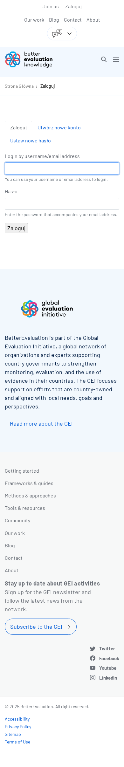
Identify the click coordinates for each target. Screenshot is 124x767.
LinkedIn (108, 678)
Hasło (11, 191)
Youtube (107, 668)
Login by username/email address (42, 156)
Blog (54, 20)
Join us (51, 6)
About (93, 20)
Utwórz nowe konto (59, 127)
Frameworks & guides (29, 483)
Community (17, 520)
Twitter (107, 648)
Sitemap (13, 734)
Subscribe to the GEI (36, 626)
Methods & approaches (30, 495)
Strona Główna (19, 86)
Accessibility (17, 719)
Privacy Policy (18, 726)
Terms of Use (17, 741)
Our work (34, 20)
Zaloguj (73, 6)
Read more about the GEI (41, 423)
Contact (73, 20)
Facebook (109, 658)
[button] (104, 59)
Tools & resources (25, 508)
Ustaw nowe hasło (30, 140)
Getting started (22, 471)
